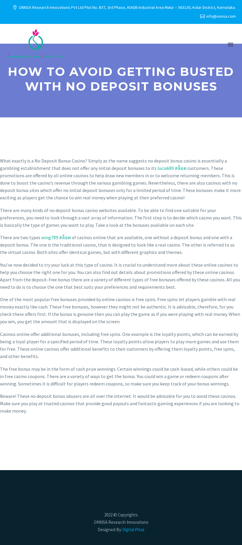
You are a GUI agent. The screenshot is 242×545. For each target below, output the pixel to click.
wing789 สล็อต (56, 237)
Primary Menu (230, 44)
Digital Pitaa (132, 529)
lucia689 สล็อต (172, 168)
